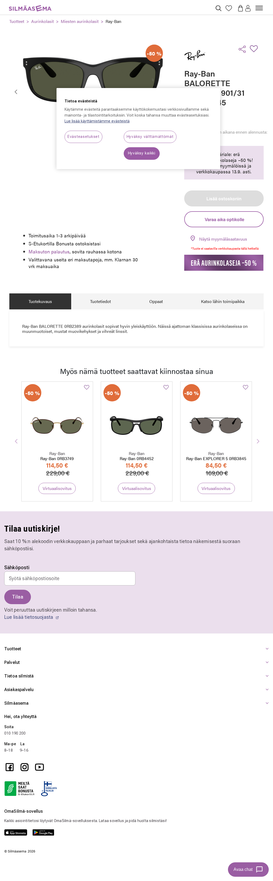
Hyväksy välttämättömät (150, 136)
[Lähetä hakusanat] (218, 8)
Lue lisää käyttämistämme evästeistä (97, 121)
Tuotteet (16, 21)
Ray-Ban (113, 21)
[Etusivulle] (30, 5)
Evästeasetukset (83, 136)
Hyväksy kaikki (141, 153)
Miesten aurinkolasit (80, 21)
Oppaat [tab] (156, 301)
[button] (248, 9)
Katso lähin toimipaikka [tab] (222, 301)
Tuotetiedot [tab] (100, 301)
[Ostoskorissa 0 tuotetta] (239, 8)
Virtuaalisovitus (57, 488)
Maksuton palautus (49, 251)
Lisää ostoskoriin (224, 198)
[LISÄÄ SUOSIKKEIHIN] (255, 49)
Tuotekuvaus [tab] (40, 301)
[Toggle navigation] (259, 6)
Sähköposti (17, 567)
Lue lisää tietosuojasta (29, 617)
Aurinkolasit (42, 21)
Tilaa (17, 597)
